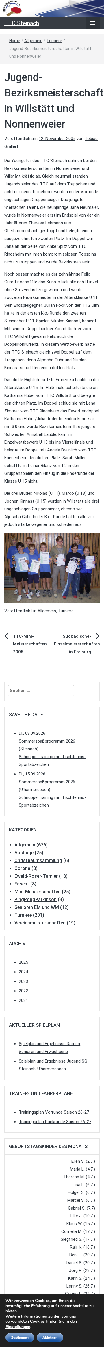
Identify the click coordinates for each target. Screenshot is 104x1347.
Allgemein (33, 40)
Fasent (21, 884)
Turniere (54, 40)
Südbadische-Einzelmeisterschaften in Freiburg (77, 644)
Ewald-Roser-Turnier (36, 876)
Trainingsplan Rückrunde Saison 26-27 (55, 1121)
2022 (23, 990)
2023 (23, 981)
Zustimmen (20, 1337)
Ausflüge (24, 852)
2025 (23, 962)
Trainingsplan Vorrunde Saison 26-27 (54, 1112)
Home (14, 40)
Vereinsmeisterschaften (40, 923)
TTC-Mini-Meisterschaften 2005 (30, 644)
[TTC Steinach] (52, 8)
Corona (22, 868)
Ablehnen (49, 1337)
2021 (23, 1000)
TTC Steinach (21, 23)
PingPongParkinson (35, 899)
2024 (23, 971)
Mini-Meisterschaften (37, 891)
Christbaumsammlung (38, 860)
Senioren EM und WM (36, 907)
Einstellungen (17, 1326)
